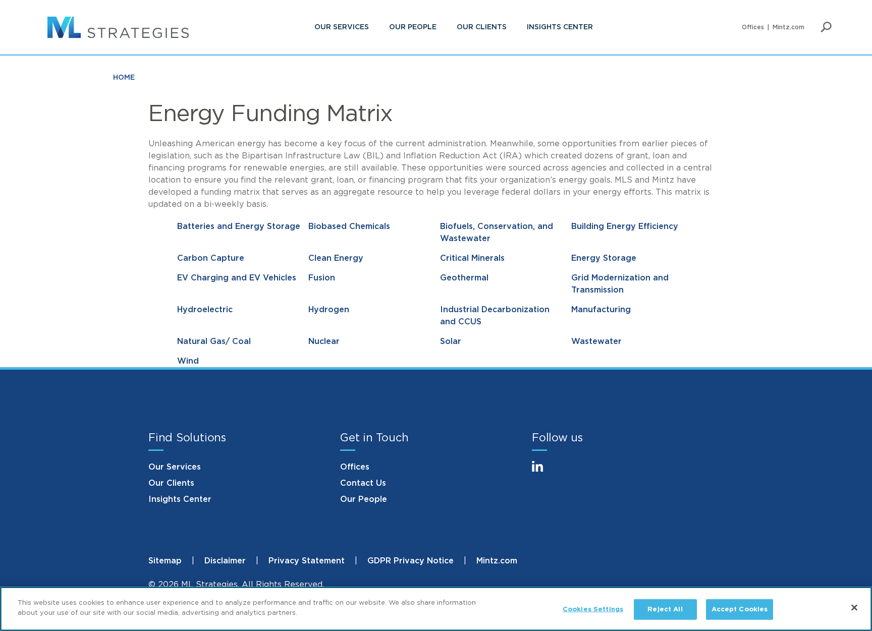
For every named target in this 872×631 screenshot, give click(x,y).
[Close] (854, 607)
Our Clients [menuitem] (482, 27)
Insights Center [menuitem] (560, 27)
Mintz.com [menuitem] (788, 27)
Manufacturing (601, 310)
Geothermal (464, 278)
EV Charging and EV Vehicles (236, 278)
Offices (354, 467)
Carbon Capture (210, 258)
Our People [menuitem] (413, 27)
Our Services (174, 467)
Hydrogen (328, 310)
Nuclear (324, 341)
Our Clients (171, 483)
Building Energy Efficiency (624, 226)
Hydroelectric (205, 310)
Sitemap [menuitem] (165, 561)
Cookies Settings (593, 609)
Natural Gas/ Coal (214, 341)
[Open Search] (826, 27)
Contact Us (363, 483)
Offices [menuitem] (753, 27)
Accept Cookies (740, 609)
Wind (188, 361)
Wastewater (596, 341)
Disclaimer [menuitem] (225, 561)
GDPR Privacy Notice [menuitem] (410, 561)
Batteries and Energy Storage (238, 226)
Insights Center (179, 499)
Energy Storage (603, 258)
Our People (363, 499)
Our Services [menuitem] (341, 27)
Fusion (321, 278)
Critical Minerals (472, 258)
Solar (450, 341)
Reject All (664, 609)
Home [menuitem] (124, 77)
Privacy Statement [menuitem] (306, 561)
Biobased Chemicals (349, 226)
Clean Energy (335, 258)
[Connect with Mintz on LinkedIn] (542, 472)
